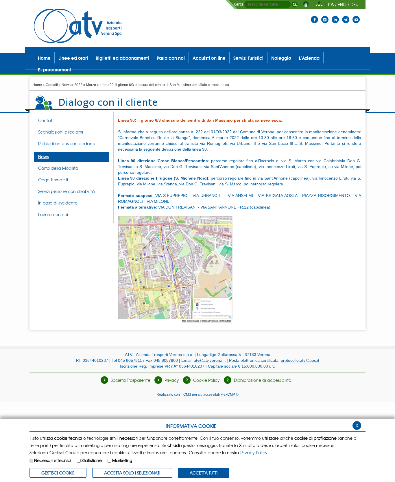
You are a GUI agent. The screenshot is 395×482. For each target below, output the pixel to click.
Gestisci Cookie (58, 473)
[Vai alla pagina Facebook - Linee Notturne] (314, 16)
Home (37, 85)
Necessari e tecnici (52, 460)
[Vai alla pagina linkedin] (335, 16)
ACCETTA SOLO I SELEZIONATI (132, 473)
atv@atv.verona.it (210, 360)
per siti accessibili (209, 394)
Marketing (122, 460)
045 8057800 (166, 360)
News (66, 85)
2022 (78, 85)
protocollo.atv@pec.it (300, 360)
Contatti (52, 85)
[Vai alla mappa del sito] (319, 4)
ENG (342, 4)
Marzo (91, 85)
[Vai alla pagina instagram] (324, 16)
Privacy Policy (253, 452)
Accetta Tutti (203, 473)
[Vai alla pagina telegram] (345, 16)
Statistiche (92, 460)
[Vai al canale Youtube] (356, 16)
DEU (354, 4)
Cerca (238, 4)
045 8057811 (130, 360)
